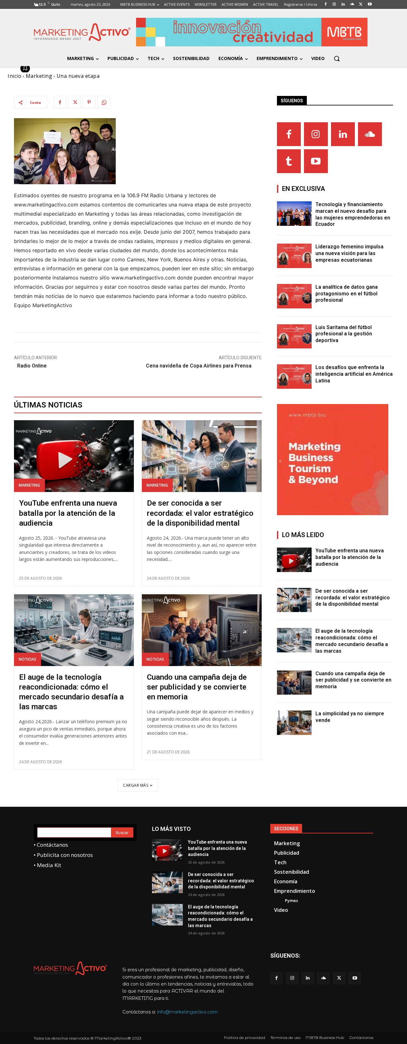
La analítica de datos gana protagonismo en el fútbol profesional (346, 293)
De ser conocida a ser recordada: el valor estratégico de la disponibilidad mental (200, 513)
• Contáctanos (51, 844)
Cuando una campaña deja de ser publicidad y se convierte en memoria (197, 687)
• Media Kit (47, 865)
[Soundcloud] (370, 134)
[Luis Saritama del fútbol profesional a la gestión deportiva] (294, 336)
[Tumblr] (289, 161)
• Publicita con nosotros (63, 855)
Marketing (29, 485)
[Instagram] (316, 134)
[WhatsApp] (103, 102)
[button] (336, 58)
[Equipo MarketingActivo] (26, 68)
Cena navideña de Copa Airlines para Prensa (199, 366)
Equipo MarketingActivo (66, 68)
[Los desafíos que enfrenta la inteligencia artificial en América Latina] (294, 376)
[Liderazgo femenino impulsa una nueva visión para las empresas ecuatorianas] (294, 256)
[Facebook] (59, 102)
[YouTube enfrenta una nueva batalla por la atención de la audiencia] (74, 456)
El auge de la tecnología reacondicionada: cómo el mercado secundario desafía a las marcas (351, 641)
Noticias (27, 659)
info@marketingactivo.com (187, 1012)
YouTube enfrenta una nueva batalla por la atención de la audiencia (68, 513)
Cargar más (135, 785)
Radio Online (32, 366)
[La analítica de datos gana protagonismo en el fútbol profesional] (294, 296)
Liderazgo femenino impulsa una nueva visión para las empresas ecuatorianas (349, 253)
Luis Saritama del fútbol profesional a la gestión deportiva (343, 334)
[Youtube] (316, 161)
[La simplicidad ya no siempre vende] (294, 723)
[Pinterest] (89, 102)
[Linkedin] (343, 134)
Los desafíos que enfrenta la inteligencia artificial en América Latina (354, 374)
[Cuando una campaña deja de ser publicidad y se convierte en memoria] (202, 630)
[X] (74, 102)
